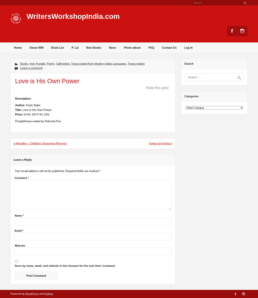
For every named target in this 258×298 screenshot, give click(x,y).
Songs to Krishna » (160, 143)
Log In (188, 47)
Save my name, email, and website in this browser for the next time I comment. (65, 266)
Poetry (51, 63)
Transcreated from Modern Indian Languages (98, 63)
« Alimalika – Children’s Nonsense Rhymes (40, 143)
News (112, 47)
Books (24, 63)
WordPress (32, 293)
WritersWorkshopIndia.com (73, 16)
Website (20, 245)
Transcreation (136, 63)
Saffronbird (63, 63)
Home (18, 47)
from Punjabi (37, 63)
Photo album (132, 47)
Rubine (49, 293)
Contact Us (169, 47)
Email (19, 231)
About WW (36, 47)
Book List (57, 47)
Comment (22, 178)
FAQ (151, 47)
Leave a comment (31, 68)
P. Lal (75, 47)
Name (19, 215)
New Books (93, 47)
